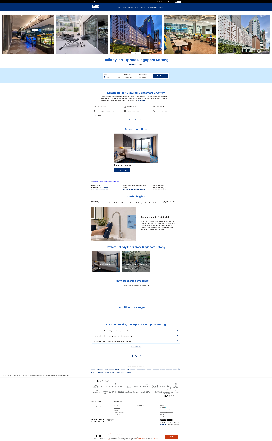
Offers (118, 7)
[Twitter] (96, 406)
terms (157, 437)
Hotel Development (119, 412)
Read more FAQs (136, 346)
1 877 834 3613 (109, 420)
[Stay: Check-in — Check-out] (112, 77)
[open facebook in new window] (131, 355)
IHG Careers (117, 408)
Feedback (162, 416)
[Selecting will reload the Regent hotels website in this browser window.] (104, 386)
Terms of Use (163, 405)
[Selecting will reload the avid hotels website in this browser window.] (142, 392)
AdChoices (162, 407)
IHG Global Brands (118, 410)
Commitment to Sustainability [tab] (96, 202)
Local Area (143, 7)
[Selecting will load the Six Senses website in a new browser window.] (96, 386)
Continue (171, 436)
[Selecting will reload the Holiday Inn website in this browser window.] (128, 392)
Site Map (162, 414)
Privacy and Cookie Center (166, 410)
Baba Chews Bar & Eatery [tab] (152, 203)
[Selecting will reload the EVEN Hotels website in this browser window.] (113, 392)
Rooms (124, 7)
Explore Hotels (140, 405)
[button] (178, 2)
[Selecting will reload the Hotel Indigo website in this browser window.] (146, 386)
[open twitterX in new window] (140, 355)
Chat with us (117, 414)
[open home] (2, 375)
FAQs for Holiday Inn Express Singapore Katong (136, 324)
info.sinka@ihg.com (102, 189)
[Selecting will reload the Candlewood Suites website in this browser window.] (175, 392)
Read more (141, 100)
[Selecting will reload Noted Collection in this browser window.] (155, 386)
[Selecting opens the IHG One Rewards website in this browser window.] (170, 396)
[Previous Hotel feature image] (133, 54)
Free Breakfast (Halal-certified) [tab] (169, 202)
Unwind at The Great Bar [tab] (116, 203)
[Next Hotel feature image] (139, 54)
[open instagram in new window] (135, 355)
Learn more (144, 233)
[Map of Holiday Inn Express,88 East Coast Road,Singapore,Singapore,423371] (105, 181)
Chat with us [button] (97, 1)
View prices (160, 76)
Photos (161, 7)
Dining (136, 7)
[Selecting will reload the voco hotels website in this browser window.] (162, 386)
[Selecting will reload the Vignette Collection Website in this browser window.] (128, 386)
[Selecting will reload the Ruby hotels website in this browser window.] (169, 386)
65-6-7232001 (104, 187)
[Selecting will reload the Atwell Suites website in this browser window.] (149, 392)
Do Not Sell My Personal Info (166, 412)
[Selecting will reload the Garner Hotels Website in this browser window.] (135, 392)
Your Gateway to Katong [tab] (134, 203)
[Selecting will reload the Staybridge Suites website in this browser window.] (158, 392)
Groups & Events (152, 7)
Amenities (130, 7)
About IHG (116, 405)
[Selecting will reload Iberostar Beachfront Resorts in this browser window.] (96, 392)
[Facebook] (93, 406)
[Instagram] (100, 406)
